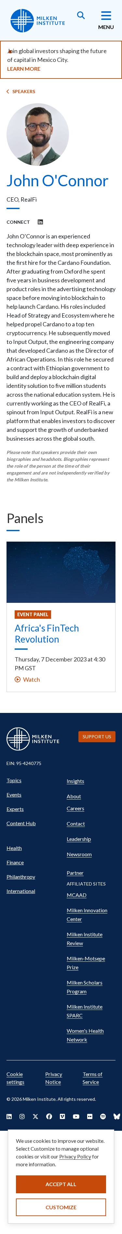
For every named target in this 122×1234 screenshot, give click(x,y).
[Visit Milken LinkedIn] (9, 1116)
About (74, 796)
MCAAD (77, 895)
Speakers (23, 91)
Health (14, 848)
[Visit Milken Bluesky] (117, 1116)
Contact (76, 823)
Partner (75, 873)
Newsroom (79, 854)
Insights (75, 781)
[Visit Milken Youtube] (76, 1116)
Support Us (97, 736)
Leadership (79, 839)
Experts (15, 809)
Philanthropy (21, 876)
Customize (61, 1207)
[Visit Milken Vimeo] (62, 1116)
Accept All (61, 1184)
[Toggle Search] (81, 16)
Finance (15, 862)
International (21, 891)
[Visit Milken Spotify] (103, 1116)
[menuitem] (33, 780)
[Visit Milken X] (35, 1116)
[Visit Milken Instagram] (22, 1116)
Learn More (23, 68)
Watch (31, 679)
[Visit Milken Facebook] (49, 1116)
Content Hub (21, 823)
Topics (14, 780)
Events (14, 794)
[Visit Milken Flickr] (89, 1116)
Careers (75, 808)
